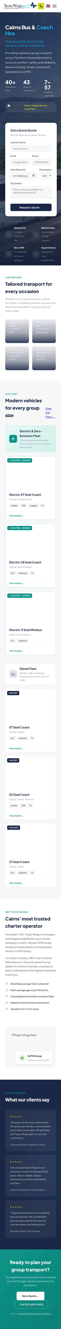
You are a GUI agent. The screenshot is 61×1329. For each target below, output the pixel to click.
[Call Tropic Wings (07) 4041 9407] (41, 6)
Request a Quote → (31, 207)
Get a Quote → (30, 1295)
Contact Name (17, 142)
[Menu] (54, 6)
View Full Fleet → (50, 412)
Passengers (45, 169)
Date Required (17, 169)
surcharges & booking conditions (34, 1313)
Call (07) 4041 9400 (31, 1304)
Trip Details (16, 183)
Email (13, 156)
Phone (35, 156)
